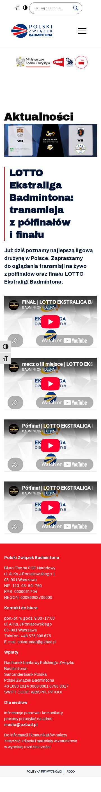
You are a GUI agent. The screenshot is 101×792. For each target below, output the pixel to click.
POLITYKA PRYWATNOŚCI (44, 771)
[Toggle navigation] (82, 31)
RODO (70, 771)
